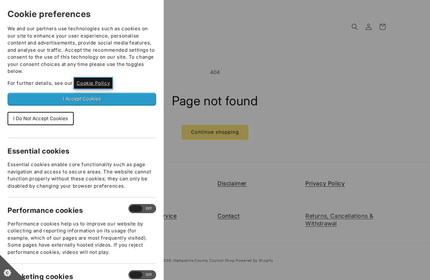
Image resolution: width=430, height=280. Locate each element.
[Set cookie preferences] (12, 267)
